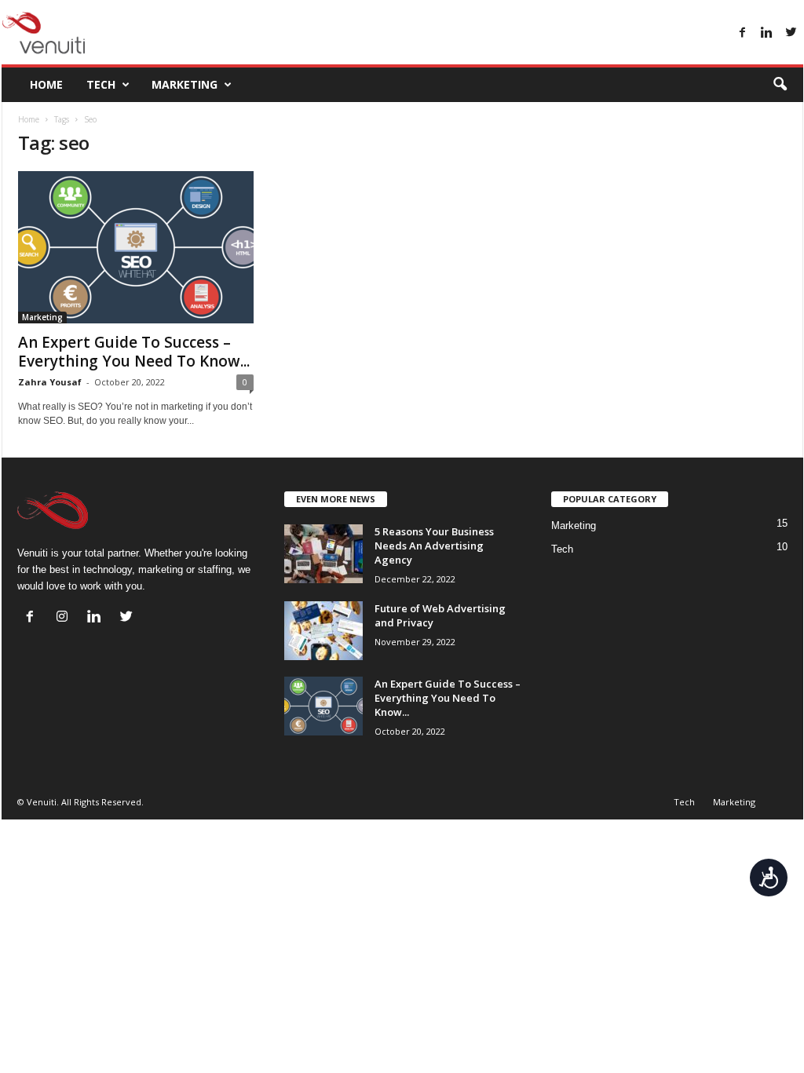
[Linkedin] (767, 33)
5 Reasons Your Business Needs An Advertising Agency (434, 545)
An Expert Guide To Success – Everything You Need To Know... (134, 351)
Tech (100, 84)
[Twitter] (791, 33)
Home (46, 84)
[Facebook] (742, 33)
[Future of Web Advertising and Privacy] (323, 630)
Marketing (184, 84)
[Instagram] (65, 618)
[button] (779, 85)
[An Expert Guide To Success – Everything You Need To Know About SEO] (136, 247)
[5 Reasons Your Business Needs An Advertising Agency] (323, 553)
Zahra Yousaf (50, 382)
